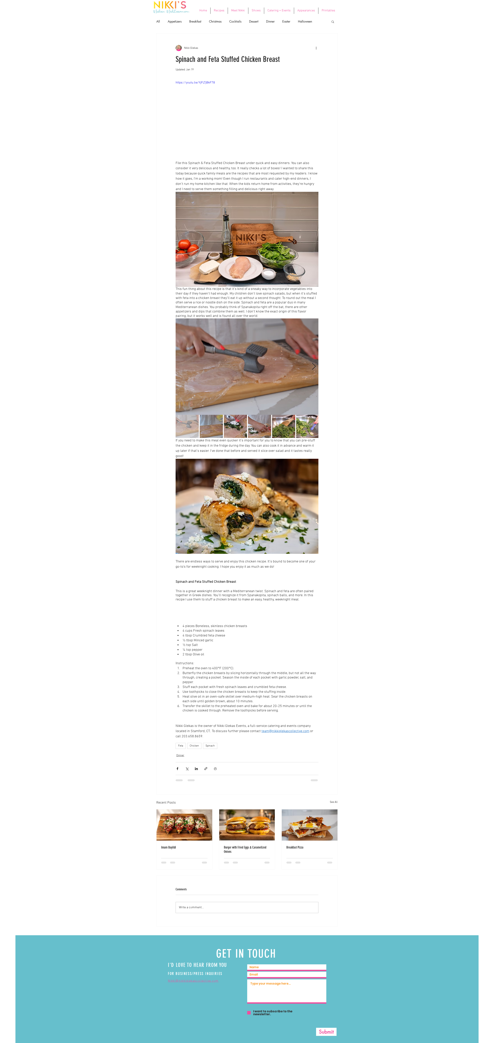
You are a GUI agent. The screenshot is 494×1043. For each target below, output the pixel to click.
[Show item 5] (283, 426)
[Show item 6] (307, 426)
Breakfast (195, 22)
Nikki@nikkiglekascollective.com (193, 984)
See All (334, 802)
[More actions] (316, 48)
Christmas (215, 22)
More (301, 22)
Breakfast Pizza (294, 847)
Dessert (253, 22)
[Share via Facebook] (177, 768)
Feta (180, 746)
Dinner (270, 22)
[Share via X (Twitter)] (187, 768)
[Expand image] (247, 366)
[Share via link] (206, 768)
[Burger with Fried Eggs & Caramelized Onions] (247, 825)
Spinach (210, 746)
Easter (286, 22)
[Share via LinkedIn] (196, 768)
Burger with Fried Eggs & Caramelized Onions (245, 849)
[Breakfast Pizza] (310, 825)
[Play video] (247, 120)
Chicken (194, 746)
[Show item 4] (259, 426)
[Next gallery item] (314, 366)
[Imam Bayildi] (184, 825)
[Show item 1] (187, 426)
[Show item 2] (211, 426)
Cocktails (235, 22)
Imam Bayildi (168, 847)
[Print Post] (215, 768)
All (158, 22)
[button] (333, 21)
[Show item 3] (235, 426)
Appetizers (175, 22)
